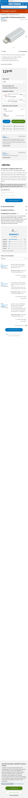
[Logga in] (23, 4)
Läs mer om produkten (6, 64)
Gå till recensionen (6, 145)
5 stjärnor (5, 239)
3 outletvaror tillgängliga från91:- (10, 87)
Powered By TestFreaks (20, 325)
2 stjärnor (5, 246)
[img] (26, 37)
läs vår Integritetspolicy (18, 783)
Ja (21, 277)
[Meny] (1, 4)
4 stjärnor (5, 241)
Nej (24, 277)
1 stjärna (4, 248)
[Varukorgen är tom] (26, 4)
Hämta (7, 121)
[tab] (4, 1)
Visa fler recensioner (14, 329)
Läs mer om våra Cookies (7, 783)
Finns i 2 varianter (12, 96)
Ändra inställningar (14, 795)
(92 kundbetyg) (4, 20)
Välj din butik (6, 115)
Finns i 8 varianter (14, 101)
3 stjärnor (5, 243)
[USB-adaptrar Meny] (8, 14)
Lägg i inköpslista (23, 51)
